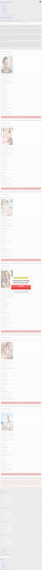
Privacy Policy (25, 292)
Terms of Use (18, 292)
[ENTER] (21, 288)
